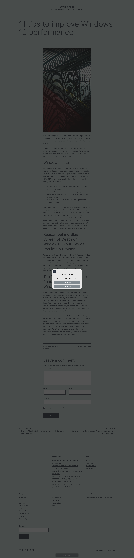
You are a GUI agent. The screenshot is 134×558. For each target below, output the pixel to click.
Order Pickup (67, 286)
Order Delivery (67, 282)
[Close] (54, 271)
